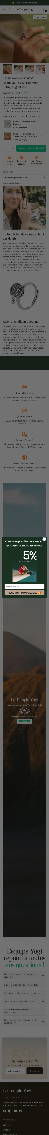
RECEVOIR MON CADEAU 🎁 (24, 592)
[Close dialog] (44, 539)
